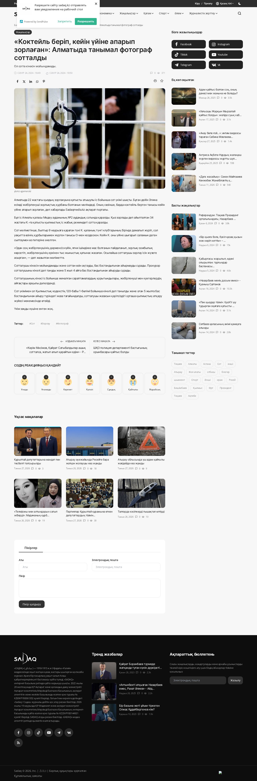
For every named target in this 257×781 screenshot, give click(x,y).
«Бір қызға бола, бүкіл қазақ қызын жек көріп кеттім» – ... (220, 238)
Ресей (232, 379)
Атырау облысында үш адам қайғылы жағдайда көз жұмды (141, 461)
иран (219, 379)
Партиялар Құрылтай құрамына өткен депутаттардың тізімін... (89, 513)
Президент (225, 388)
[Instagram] (28, 732)
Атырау (178, 372)
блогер (226, 372)
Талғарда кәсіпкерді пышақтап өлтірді (141, 511)
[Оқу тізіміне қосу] (162, 80)
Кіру (197, 3)
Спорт (194, 379)
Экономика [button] (105, 13)
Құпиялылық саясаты (28, 776)
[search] (239, 13)
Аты (21, 560)
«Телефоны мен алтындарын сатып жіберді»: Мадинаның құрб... (35, 513)
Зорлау (46, 323)
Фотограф (62, 323)
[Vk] (69, 732)
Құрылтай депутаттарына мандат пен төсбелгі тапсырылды (37, 461)
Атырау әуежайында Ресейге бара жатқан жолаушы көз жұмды (87, 461)
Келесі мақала (101, 341)
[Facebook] (18, 732)
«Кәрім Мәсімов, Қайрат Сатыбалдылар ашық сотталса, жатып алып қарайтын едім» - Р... (56, 350)
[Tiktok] (38, 732)
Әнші (207, 379)
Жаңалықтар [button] (127, 13)
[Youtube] (48, 732)
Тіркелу (208, 3)
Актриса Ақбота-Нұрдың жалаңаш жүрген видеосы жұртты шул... (220, 156)
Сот (33, 323)
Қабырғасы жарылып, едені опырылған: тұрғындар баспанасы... (216, 262)
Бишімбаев (180, 388)
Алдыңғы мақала (75, 341)
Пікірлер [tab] (30, 548)
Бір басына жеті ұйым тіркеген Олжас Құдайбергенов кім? (139, 707)
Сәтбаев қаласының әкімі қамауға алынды (220, 325)
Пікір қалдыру (32, 604)
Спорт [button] (163, 13)
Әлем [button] (178, 13)
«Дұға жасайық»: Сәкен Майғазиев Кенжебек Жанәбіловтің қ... (220, 178)
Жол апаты (195, 372)
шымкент (179, 379)
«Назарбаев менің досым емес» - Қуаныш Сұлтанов (219, 282)
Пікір (22, 576)
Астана (207, 364)
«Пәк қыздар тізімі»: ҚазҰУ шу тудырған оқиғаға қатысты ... (217, 304)
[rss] (18, 742)
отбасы (211, 372)
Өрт (211, 388)
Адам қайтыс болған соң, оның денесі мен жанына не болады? (218, 91)
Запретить (65, 21)
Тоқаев (178, 364)
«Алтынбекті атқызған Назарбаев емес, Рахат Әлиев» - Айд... (140, 686)
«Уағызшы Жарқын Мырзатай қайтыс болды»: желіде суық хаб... (220, 113)
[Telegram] (58, 732)
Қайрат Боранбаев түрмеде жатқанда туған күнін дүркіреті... (140, 665)
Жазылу (235, 680)
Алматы (192, 364)
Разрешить (86, 21)
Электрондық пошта (105, 560)
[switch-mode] (240, 3)
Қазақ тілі (225, 3)
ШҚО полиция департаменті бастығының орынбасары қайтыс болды (120, 350)
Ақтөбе (192, 395)
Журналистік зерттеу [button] (202, 13)
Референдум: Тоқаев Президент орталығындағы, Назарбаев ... (218, 216)
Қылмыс (197, 388)
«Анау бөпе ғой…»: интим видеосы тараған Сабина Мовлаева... (220, 134)
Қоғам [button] (147, 13)
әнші (230, 364)
